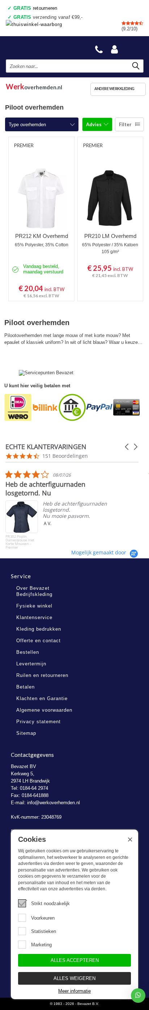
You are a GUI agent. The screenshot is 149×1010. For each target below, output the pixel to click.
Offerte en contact (38, 640)
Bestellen (27, 652)
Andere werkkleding (114, 88)
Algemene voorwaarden (44, 710)
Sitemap (26, 733)
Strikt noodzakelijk (50, 903)
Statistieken (43, 931)
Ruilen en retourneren (42, 675)
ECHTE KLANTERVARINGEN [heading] (45, 447)
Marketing (41, 944)
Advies (94, 124)
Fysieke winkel (34, 606)
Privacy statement (38, 721)
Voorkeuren (43, 918)
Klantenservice (34, 617)
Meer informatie (74, 991)
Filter (125, 124)
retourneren (35, 8)
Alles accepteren (75, 960)
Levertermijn (31, 663)
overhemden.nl (34, 85)
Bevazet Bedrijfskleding (40, 47)
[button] (127, 447)
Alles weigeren (74, 978)
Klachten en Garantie (42, 698)
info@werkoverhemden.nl (53, 802)
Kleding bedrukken (38, 629)
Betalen (25, 687)
